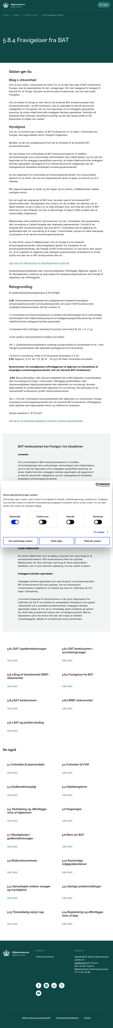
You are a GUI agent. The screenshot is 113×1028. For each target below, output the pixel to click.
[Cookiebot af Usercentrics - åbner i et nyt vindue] (98, 485)
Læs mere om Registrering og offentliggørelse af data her (39, 263)
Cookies (87, 1018)
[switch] (43, 522)
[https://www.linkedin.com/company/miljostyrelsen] (54, 985)
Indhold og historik (45, 956)
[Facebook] (38, 985)
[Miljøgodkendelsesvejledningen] (14, 5)
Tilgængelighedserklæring (67, 1018)
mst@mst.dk (80, 963)
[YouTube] (38, 993)
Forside (6, 15)
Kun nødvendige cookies (21, 541)
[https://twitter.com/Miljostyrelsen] (61, 985)
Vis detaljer (99, 532)
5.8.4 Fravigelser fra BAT (53, 15)
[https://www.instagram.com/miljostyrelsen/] (46, 985)
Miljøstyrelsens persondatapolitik (36, 1018)
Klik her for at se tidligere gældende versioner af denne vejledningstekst (46, 420)
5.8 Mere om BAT (30, 15)
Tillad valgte (56, 541)
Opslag (16, 15)
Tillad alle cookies (92, 541)
